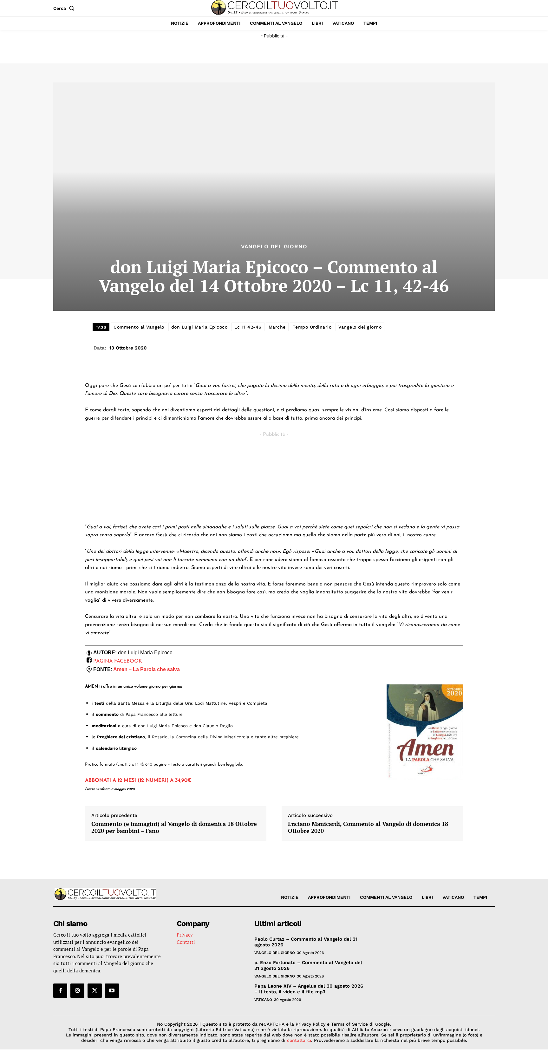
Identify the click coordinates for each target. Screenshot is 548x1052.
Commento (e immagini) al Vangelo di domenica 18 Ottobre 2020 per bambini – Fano (174, 827)
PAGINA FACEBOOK (117, 661)
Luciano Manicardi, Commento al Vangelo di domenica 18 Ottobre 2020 (368, 827)
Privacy (185, 934)
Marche (277, 327)
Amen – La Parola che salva (146, 669)
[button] (65, 8)
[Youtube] (112, 990)
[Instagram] (77, 990)
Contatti (186, 942)
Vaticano (263, 999)
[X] (94, 990)
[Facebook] (60, 990)
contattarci (299, 1040)
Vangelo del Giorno (274, 246)
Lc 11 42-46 (248, 327)
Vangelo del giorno (360, 327)
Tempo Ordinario (312, 327)
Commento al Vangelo (139, 327)
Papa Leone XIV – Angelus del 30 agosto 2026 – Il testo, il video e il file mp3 (308, 989)
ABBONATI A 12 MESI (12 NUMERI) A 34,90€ (138, 780)
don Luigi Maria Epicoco (199, 327)
